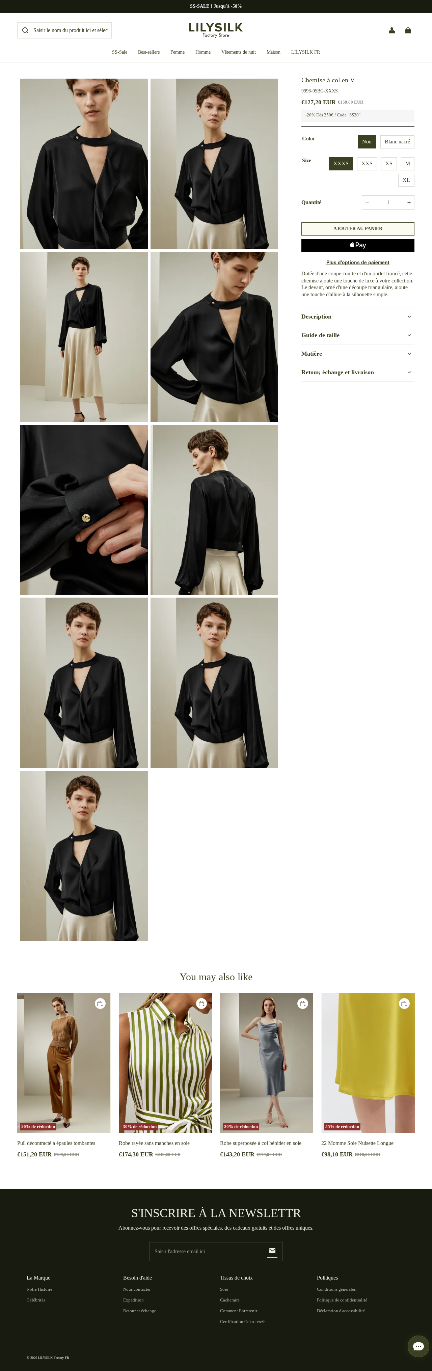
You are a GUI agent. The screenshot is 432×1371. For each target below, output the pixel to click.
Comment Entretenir (238, 1310)
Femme (177, 52)
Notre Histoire (39, 1289)
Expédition (133, 1300)
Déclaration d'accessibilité (341, 1310)
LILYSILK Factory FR (53, 1358)
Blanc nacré (397, 141)
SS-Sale (119, 52)
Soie (224, 1289)
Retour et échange (139, 1310)
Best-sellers (149, 52)
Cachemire (230, 1300)
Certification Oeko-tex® (242, 1321)
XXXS (341, 163)
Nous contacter (137, 1289)
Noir (367, 141)
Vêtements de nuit (238, 52)
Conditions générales (336, 1289)
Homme (203, 52)
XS (389, 163)
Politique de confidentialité (342, 1300)
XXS (367, 163)
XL (406, 180)
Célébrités (36, 1300)
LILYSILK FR (305, 52)
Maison (273, 52)
